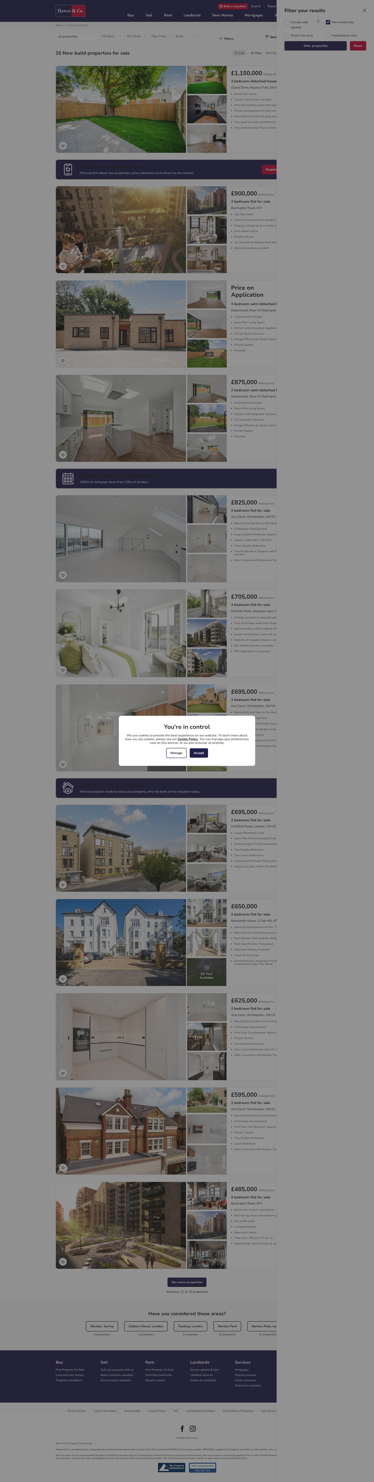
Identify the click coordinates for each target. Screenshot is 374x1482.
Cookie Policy (188, 739)
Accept (199, 753)
